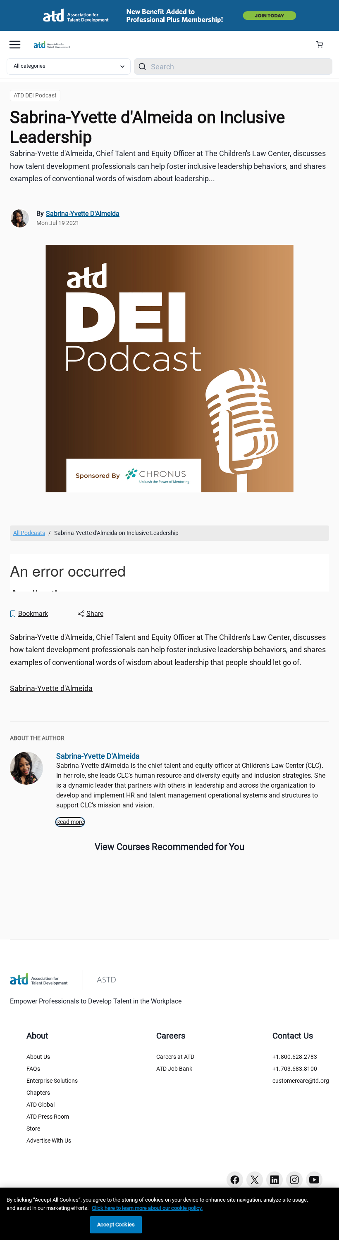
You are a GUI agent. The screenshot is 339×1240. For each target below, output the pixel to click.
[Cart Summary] (322, 44)
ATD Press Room (47, 1116)
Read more (70, 822)
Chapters (38, 1092)
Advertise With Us (48, 1140)
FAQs (33, 1068)
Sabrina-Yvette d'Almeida (51, 688)
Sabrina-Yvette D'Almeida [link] (82, 214)
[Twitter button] (254, 1179)
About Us (38, 1056)
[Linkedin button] (274, 1179)
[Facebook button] (235, 1179)
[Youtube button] (314, 1179)
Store (33, 1128)
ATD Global (40, 1104)
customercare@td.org (300, 1080)
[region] (169, 688)
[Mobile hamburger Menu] (15, 44)
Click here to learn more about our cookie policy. (147, 1208)
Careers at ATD (175, 1056)
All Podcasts (29, 533)
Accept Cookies (116, 1224)
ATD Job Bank (174, 1068)
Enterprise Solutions (52, 1080)
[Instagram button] (294, 1179)
